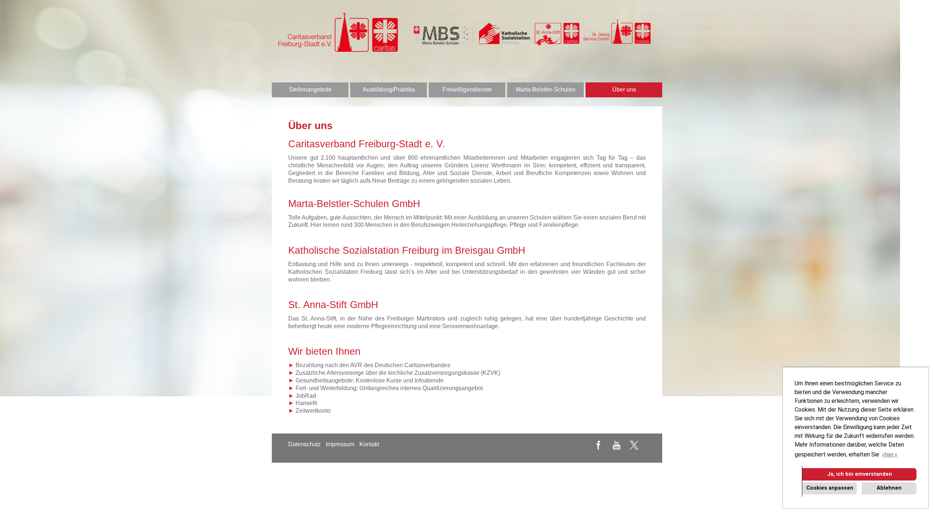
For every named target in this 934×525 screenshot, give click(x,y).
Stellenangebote (310, 89)
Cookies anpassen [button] (829, 488)
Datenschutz (304, 444)
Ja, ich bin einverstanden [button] (859, 474)
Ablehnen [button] (889, 488)
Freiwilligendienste (467, 89)
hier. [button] (890, 454)
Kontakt (369, 444)
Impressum (340, 444)
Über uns (624, 89)
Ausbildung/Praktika (389, 89)
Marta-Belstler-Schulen (545, 89)
